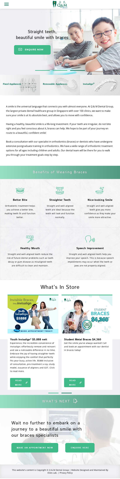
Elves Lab (52, 472)
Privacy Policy (66, 472)
